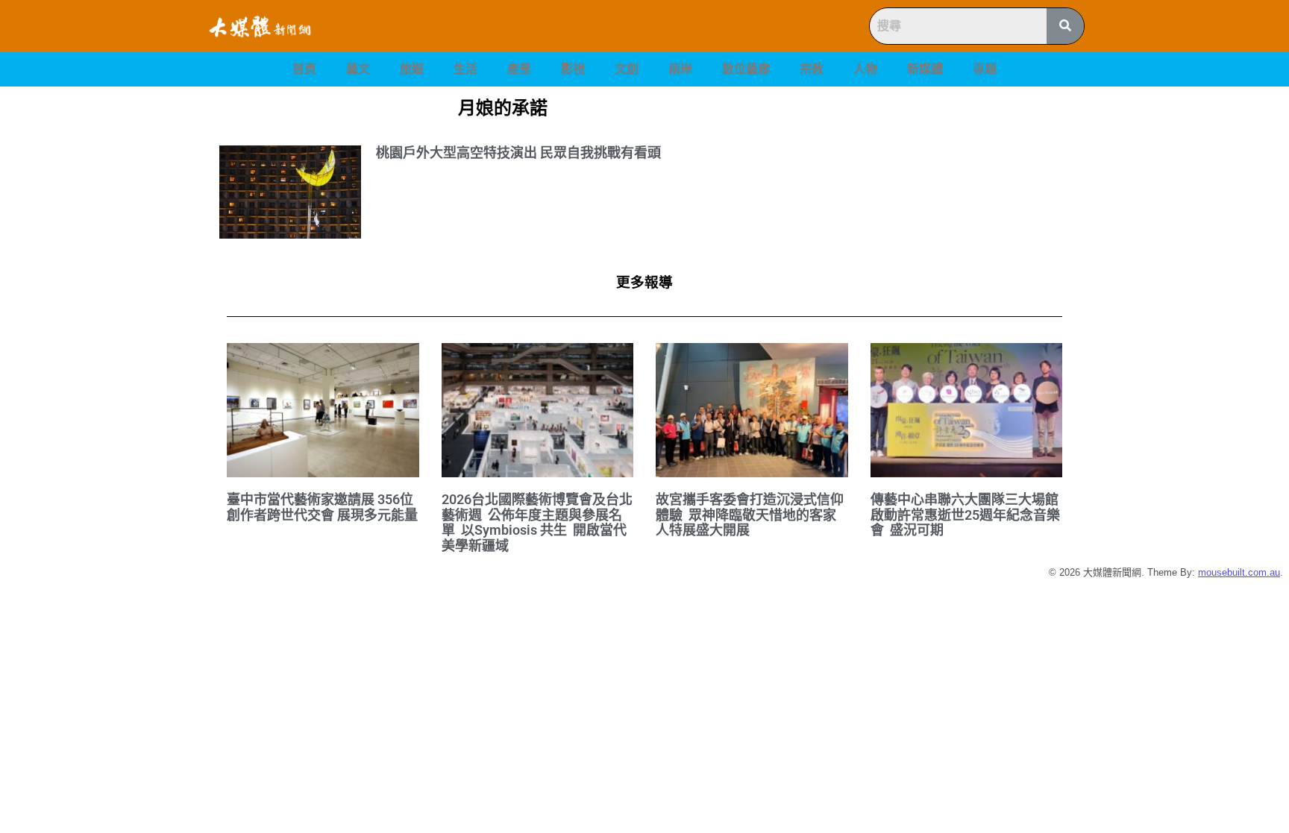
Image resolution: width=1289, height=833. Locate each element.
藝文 (358, 69)
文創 (627, 69)
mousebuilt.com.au (1239, 572)
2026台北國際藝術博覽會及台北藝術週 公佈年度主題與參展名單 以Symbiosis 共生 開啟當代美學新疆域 (537, 522)
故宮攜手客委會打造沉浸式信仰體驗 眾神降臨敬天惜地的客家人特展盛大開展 (750, 514)
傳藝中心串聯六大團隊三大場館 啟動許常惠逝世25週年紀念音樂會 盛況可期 (966, 514)
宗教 (812, 69)
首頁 (304, 69)
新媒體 (925, 69)
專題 (985, 69)
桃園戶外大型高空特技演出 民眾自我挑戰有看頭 (518, 152)
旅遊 (412, 69)
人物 (865, 69)
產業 (519, 69)
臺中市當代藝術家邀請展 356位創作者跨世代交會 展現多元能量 (322, 507)
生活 (465, 69)
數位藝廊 (746, 69)
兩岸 (680, 69)
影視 (573, 69)
